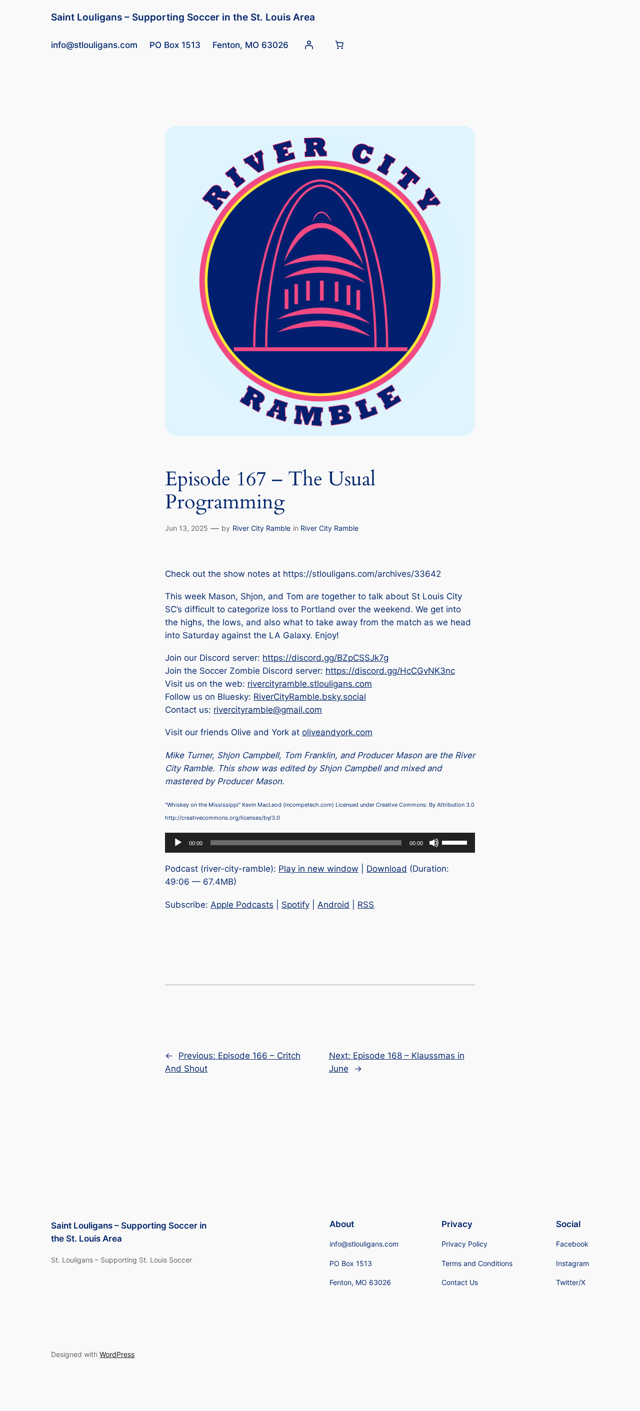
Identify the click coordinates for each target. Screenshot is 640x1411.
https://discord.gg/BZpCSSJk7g (325, 658)
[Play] (178, 843)
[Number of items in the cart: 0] (339, 44)
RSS (366, 905)
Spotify (296, 905)
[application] (320, 843)
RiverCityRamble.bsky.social (310, 697)
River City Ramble (261, 528)
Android (334, 905)
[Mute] (434, 843)
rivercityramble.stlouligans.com (310, 684)
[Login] (309, 44)
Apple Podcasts (242, 905)
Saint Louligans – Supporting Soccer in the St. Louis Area (183, 17)
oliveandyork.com (337, 732)
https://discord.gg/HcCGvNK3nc (390, 671)
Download (386, 869)
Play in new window (318, 869)
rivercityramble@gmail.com (268, 710)
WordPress (117, 1354)
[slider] (456, 842)
